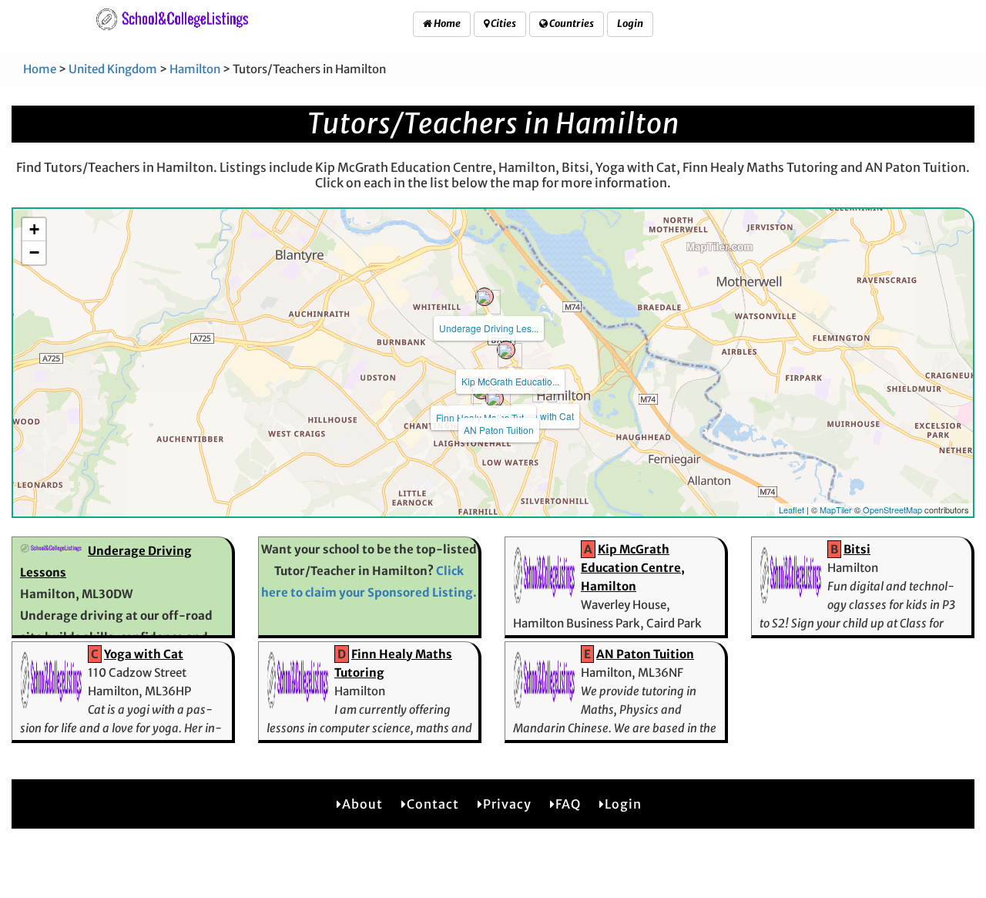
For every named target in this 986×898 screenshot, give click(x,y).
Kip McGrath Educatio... (510, 381)
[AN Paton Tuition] (494, 398)
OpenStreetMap (892, 509)
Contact (433, 804)
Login (630, 23)
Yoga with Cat (545, 415)
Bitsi (856, 549)
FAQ (568, 804)
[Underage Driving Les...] (484, 297)
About (362, 804)
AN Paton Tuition (499, 429)
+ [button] (34, 229)
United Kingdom (113, 69)
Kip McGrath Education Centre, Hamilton (633, 568)
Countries (571, 23)
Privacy (507, 804)
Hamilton (194, 69)
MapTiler (836, 509)
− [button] (34, 252)
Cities (502, 23)
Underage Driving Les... (488, 328)
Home (446, 23)
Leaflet (791, 509)
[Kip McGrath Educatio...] (506, 350)
